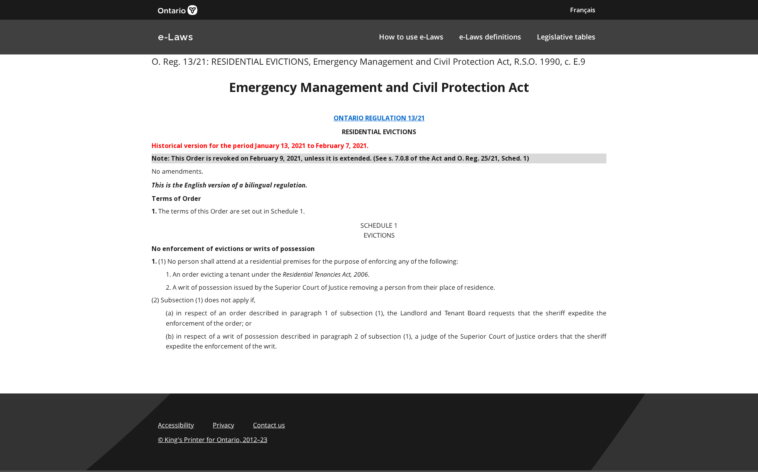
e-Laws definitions (490, 36)
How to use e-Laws (411, 36)
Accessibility (176, 425)
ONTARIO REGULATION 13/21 (379, 118)
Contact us (269, 425)
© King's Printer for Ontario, (212, 439)
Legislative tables (566, 36)
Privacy (223, 425)
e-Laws (175, 37)
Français (582, 10)
